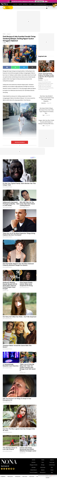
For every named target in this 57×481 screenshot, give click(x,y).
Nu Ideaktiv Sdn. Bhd (48, 475)
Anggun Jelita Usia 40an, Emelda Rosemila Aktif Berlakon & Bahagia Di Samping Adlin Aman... (46, 122)
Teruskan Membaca (20, 142)
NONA (4, 34)
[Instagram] (48, 7)
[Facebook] (47, 7)
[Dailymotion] (47, 8)
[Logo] (4, 4)
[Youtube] (11, 469)
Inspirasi (8, 34)
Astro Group (47, 477)
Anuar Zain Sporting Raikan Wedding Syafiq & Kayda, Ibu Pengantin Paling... (46, 76)
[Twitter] (50, 7)
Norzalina (40, 79)
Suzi (5, 42)
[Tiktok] (51, 7)
